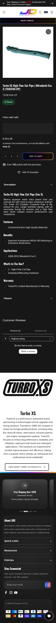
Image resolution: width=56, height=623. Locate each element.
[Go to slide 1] (21, 511)
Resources (10, 550)
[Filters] (5, 338)
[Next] (52, 3)
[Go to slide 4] (34, 511)
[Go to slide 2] (26, 511)
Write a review (28, 351)
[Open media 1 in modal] (48, 31)
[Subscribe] (47, 585)
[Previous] (4, 3)
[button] (46, 12)
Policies (9, 560)
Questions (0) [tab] (40, 331)
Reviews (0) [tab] (15, 331)
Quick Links (11, 541)
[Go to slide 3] (30, 511)
